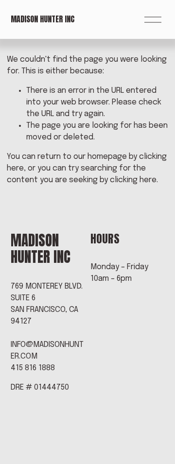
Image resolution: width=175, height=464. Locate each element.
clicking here (133, 180)
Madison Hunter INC (42, 19)
